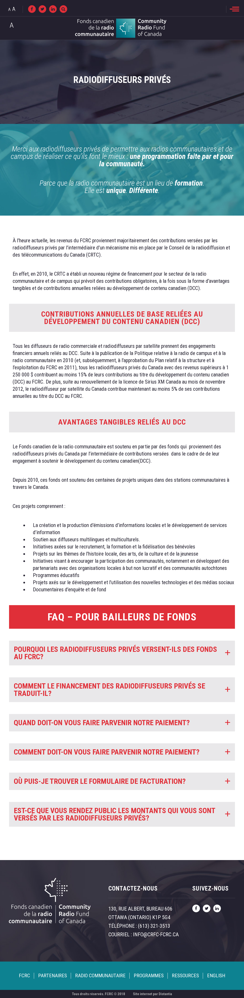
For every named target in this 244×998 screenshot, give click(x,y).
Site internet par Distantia (152, 994)
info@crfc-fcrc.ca (156, 934)
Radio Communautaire (100, 975)
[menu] (234, 9)
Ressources (185, 975)
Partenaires (52, 975)
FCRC (24, 975)
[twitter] (42, 9)
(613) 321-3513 (154, 926)
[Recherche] (63, 9)
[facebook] (32, 9)
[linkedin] (53, 9)
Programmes (149, 975)
